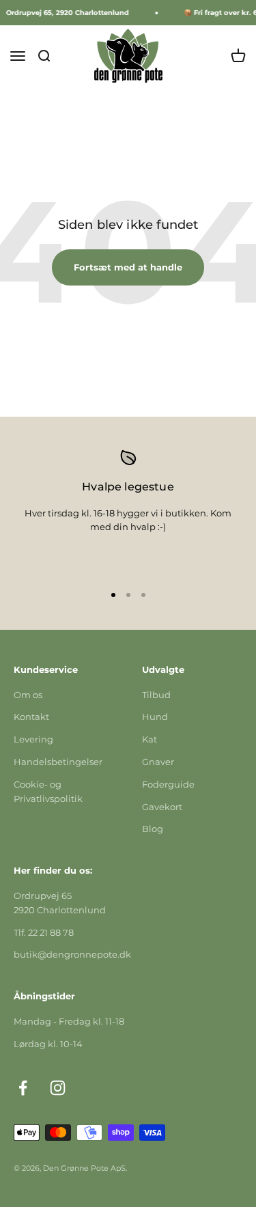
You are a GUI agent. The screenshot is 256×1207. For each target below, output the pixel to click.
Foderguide (168, 784)
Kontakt (31, 716)
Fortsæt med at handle (128, 267)
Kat (149, 739)
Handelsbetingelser (58, 761)
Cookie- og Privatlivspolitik (48, 791)
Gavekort (162, 806)
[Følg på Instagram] (57, 1088)
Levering (33, 739)
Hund (155, 716)
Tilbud (156, 694)
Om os (28, 694)
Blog (152, 828)
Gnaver (158, 761)
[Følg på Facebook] (23, 1088)
